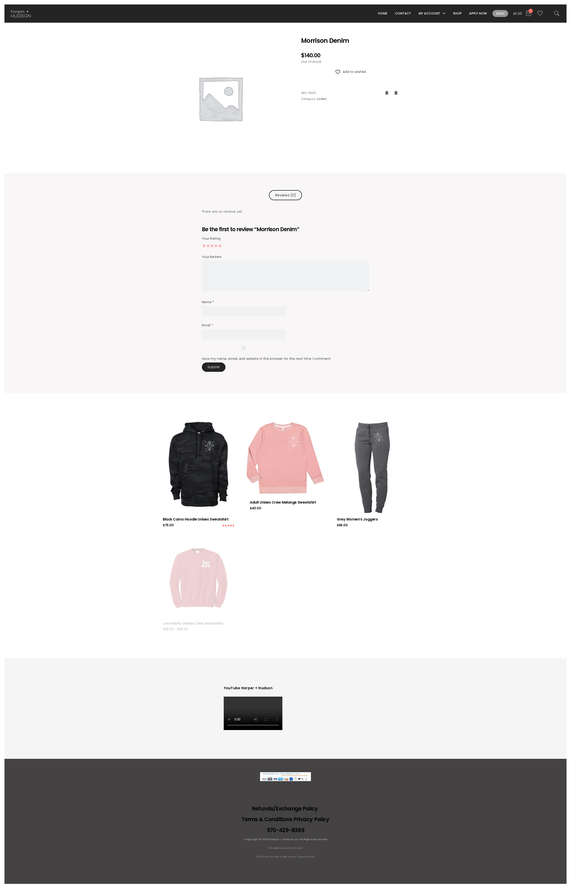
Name (208, 302)
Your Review (211, 257)
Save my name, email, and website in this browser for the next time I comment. (266, 358)
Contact (403, 13)
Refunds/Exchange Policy (285, 808)
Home (382, 13)
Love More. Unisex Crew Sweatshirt (193, 623)
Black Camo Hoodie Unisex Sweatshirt (195, 519)
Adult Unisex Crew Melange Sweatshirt (283, 502)
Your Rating (211, 238)
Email (207, 325)
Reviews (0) (285, 195)
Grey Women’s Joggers (357, 519)
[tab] (285, 195)
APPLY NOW (478, 13)
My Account (429, 13)
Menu (500, 13)
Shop (457, 13)
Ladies (322, 99)
